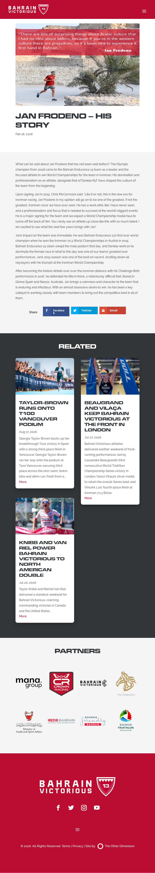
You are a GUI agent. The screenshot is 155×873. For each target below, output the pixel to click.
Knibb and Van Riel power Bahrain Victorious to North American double (43, 559)
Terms (66, 846)
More (22, 482)
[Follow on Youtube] (96, 807)
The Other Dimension (119, 846)
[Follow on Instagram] (84, 807)
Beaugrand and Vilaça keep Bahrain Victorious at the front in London (107, 416)
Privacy (78, 846)
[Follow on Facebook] (58, 807)
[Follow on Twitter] (71, 807)
